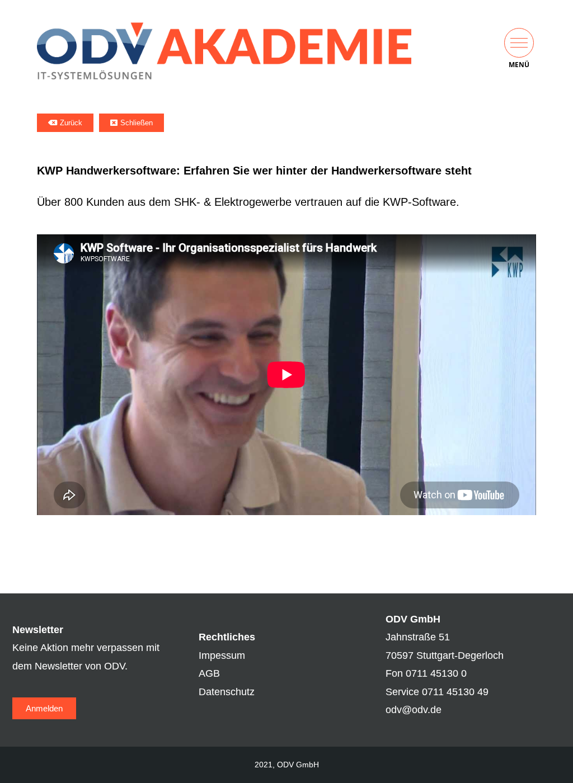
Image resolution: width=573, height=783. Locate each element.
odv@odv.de (414, 709)
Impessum (222, 655)
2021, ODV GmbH (287, 764)
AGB (209, 673)
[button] (519, 43)
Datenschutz (227, 691)
